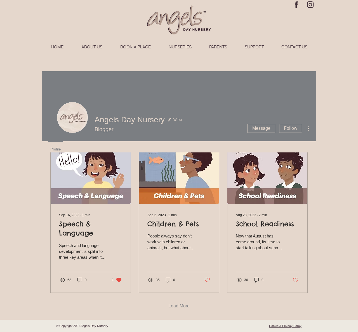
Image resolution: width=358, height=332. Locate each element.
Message (261, 128)
